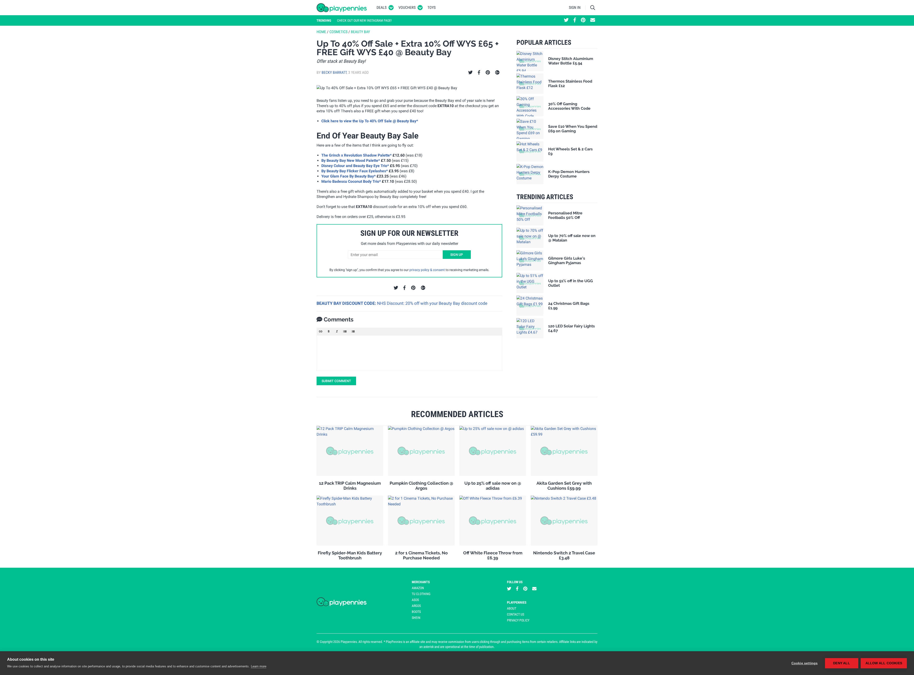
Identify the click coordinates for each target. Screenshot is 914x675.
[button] (321, 331)
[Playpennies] (342, 7)
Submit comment (336, 381)
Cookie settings (804, 663)
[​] (409, 353)
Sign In (575, 7)
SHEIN (416, 618)
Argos (416, 606)
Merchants (421, 582)
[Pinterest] (488, 72)
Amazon (418, 588)
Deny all (841, 663)
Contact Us (515, 614)
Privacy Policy (518, 620)
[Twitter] (470, 72)
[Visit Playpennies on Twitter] (566, 20)
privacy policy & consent (427, 270)
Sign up (456, 254)
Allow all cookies (883, 663)
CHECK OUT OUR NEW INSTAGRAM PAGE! (364, 20)
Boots (416, 612)
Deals (382, 7)
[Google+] (497, 72)
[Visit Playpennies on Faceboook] (574, 20)
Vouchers (407, 7)
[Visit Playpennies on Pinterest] (583, 20)
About (511, 608)
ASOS (415, 600)
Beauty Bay (360, 32)
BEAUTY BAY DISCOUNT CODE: (347, 303)
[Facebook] (479, 72)
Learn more (258, 666)
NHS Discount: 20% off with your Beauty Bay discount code (432, 303)
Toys (431, 7)
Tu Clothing (421, 594)
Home (321, 32)
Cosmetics (338, 32)
